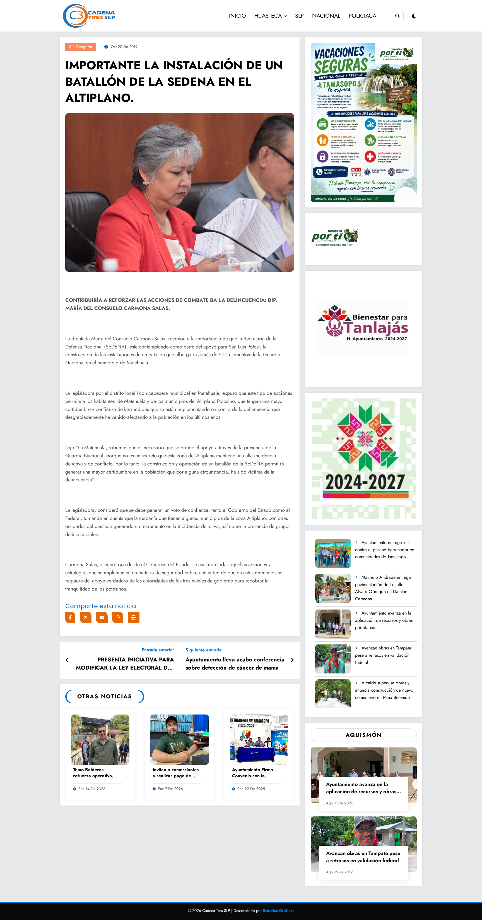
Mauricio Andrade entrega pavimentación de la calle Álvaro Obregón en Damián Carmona (383, 588)
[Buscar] (398, 16)
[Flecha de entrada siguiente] (292, 660)
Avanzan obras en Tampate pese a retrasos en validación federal (383, 655)
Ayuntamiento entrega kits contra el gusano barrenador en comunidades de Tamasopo (384, 549)
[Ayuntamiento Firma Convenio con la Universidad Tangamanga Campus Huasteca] (259, 739)
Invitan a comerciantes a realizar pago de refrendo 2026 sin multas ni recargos (176, 773)
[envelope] (102, 617)
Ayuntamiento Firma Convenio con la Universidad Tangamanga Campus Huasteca (254, 773)
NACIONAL (326, 16)
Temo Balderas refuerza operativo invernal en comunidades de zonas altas (96, 773)
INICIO (237, 16)
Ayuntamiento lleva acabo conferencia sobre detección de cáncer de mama (235, 664)
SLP (299, 16)
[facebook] (70, 617)
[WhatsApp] (117, 617)
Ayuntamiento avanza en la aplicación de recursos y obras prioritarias (384, 620)
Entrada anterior (158, 650)
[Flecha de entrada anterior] (67, 660)
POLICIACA (362, 16)
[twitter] (85, 617)
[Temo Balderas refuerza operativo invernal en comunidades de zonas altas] (100, 739)
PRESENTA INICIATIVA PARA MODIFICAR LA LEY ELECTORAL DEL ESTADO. (125, 664)
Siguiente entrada (203, 650)
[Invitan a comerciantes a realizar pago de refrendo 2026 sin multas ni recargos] (179, 739)
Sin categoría (80, 46)
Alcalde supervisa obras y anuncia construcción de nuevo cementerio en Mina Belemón (384, 690)
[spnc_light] (414, 16)
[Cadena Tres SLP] (104, 15)
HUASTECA (268, 16)
